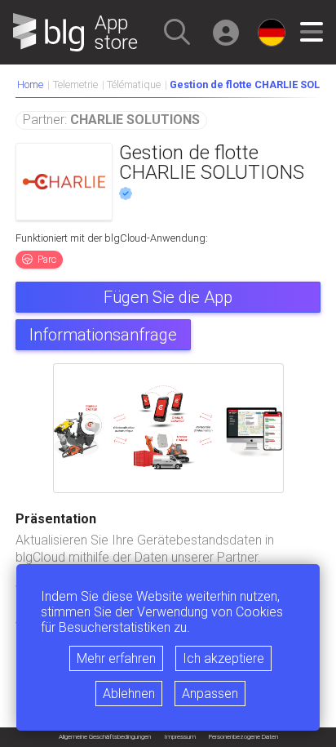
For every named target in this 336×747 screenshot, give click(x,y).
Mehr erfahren (116, 658)
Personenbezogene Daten (243, 737)
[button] (177, 32)
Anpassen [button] (210, 693)
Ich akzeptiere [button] (223, 658)
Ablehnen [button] (129, 693)
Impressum (180, 737)
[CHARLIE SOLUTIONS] (64, 181)
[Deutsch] (272, 33)
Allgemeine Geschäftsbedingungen (105, 737)
